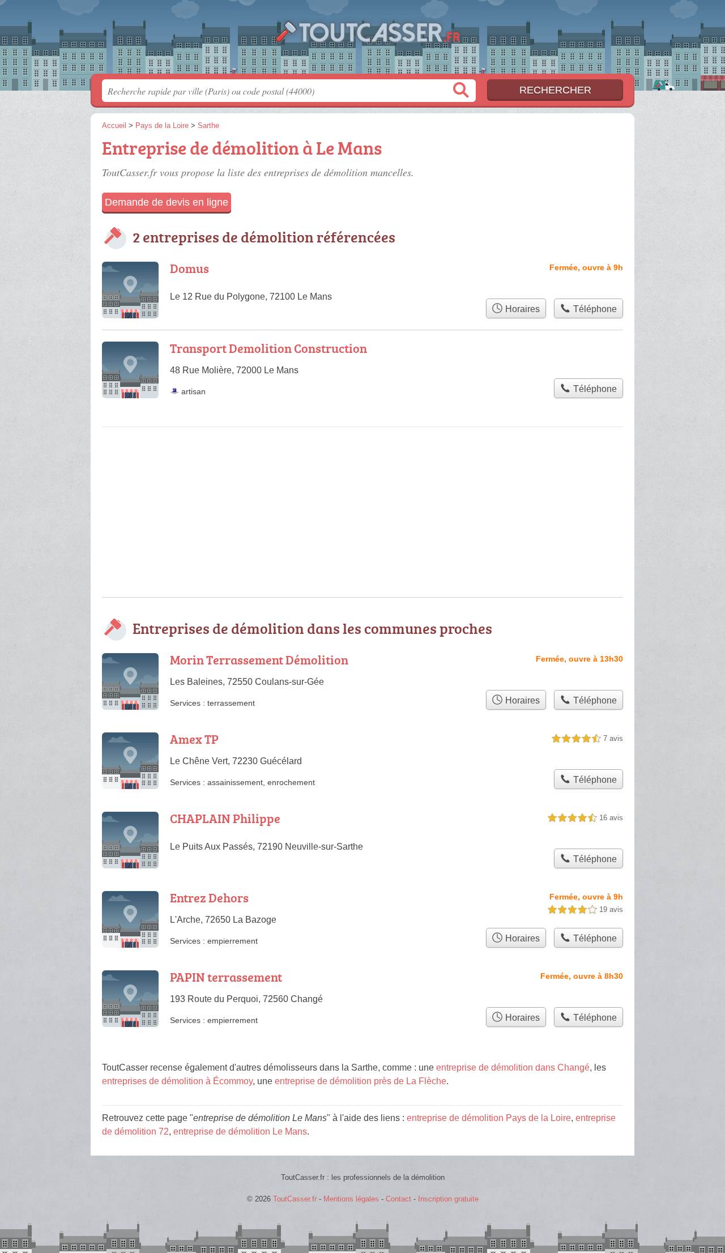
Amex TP (194, 739)
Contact (398, 1199)
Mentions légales (351, 1199)
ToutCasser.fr (362, 40)
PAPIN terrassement (226, 977)
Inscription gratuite (448, 1199)
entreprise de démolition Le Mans (240, 1131)
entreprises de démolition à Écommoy (177, 1081)
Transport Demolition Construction (268, 348)
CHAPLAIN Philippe (225, 818)
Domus (189, 268)
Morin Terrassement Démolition (259, 659)
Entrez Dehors (209, 897)
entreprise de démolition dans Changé (513, 1067)
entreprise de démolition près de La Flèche (360, 1081)
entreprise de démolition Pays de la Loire (489, 1118)
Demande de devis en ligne (166, 202)
